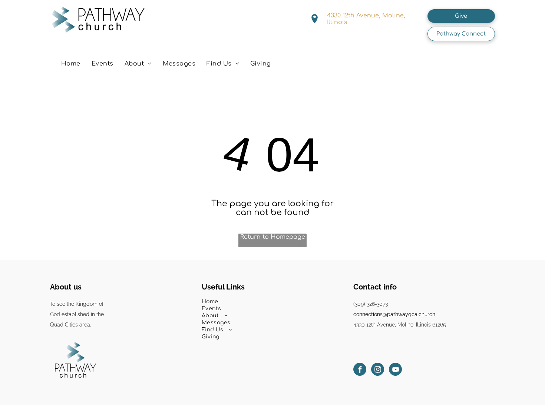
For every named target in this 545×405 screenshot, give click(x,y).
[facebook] (359, 370)
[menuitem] (71, 63)
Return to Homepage (272, 237)
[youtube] (395, 370)
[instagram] (377, 370)
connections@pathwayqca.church (394, 314)
